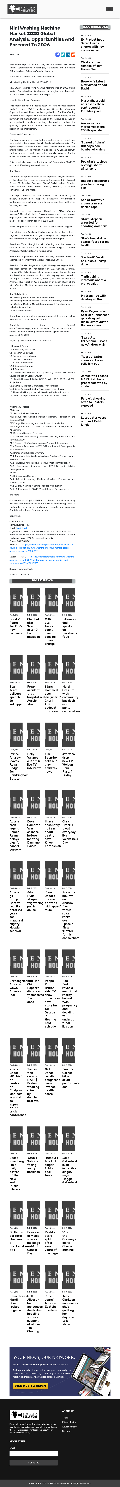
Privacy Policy (69, 1422)
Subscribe (33, 1462)
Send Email (21, 528)
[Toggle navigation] (109, 9)
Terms (65, 1418)
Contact (66, 1431)
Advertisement (69, 1426)
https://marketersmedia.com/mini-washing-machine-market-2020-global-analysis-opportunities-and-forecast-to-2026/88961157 (42, 560)
